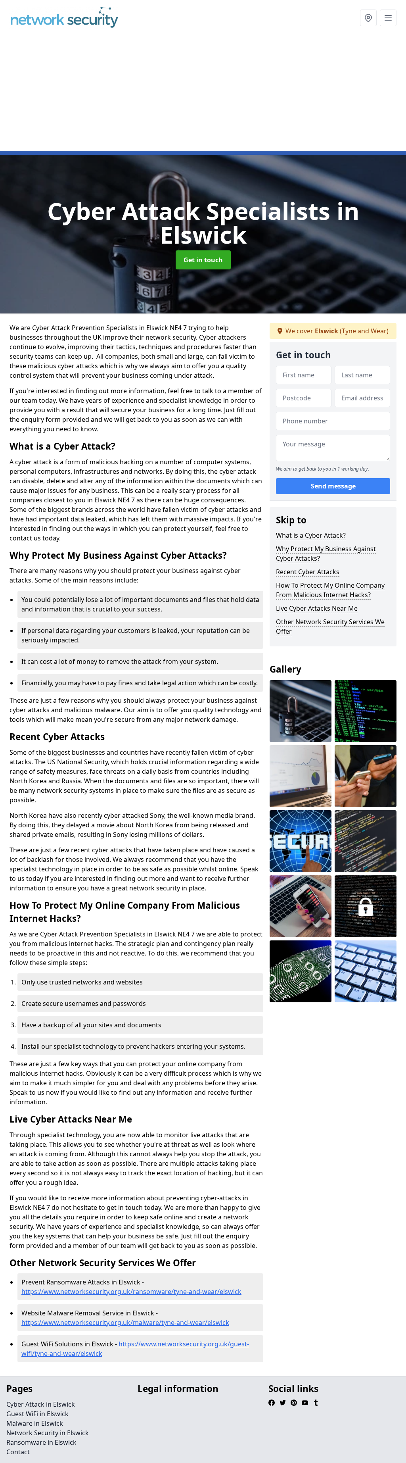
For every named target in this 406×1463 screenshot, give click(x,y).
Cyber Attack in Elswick (40, 1404)
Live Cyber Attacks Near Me (317, 608)
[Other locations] (368, 18)
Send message (333, 486)
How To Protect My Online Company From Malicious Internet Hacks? (330, 590)
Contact (18, 1452)
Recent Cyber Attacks (307, 571)
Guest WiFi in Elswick (37, 1413)
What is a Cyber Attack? (311, 535)
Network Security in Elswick (47, 1432)
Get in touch (203, 260)
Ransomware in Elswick (41, 1442)
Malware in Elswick (34, 1423)
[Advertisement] (203, 95)
